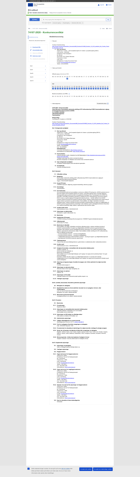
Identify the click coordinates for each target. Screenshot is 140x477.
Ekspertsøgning (66, 22)
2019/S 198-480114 (79, 322)
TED (29, 28)
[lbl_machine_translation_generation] (69, 94)
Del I (31, 66)
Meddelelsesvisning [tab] (33, 37)
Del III (31, 73)
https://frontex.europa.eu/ (76, 150)
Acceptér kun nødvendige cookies (103, 469)
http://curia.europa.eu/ (70, 367)
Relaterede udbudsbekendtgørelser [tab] (37, 40)
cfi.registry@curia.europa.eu (67, 362)
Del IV (31, 77)
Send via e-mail (37, 56)
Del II (31, 69)
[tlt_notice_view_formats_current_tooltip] (107, 103)
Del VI (31, 80)
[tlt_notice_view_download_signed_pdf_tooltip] (67, 79)
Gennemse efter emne (76, 22)
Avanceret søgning (57, 22)
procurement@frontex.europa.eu (68, 62)
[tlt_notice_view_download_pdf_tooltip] (53, 88)
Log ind (102, 4)
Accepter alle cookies (85, 469)
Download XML (37, 47)
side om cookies (65, 468)
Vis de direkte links (37, 50)
